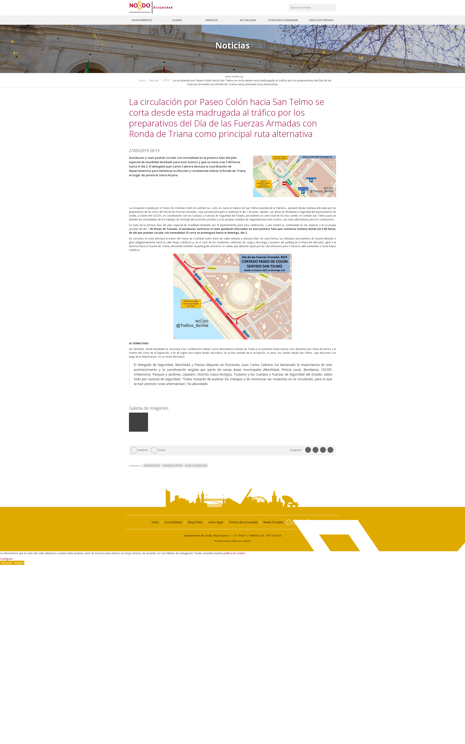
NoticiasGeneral (152, 465)
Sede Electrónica (321, 20)
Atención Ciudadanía (283, 20)
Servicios (212, 20)
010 (262, 535)
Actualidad (163, 7)
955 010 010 (274, 535)
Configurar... (7, 558)
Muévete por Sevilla (172, 465)
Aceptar (18, 562)
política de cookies (234, 553)
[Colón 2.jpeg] (138, 431)
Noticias (154, 80)
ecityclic (247, 540)
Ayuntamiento (142, 20)
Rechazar (6, 562)
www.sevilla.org (233, 76)
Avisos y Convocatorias (196, 465)
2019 (166, 80)
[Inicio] (140, 7)
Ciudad (177, 20)
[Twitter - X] (295, 522)
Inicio (142, 80)
